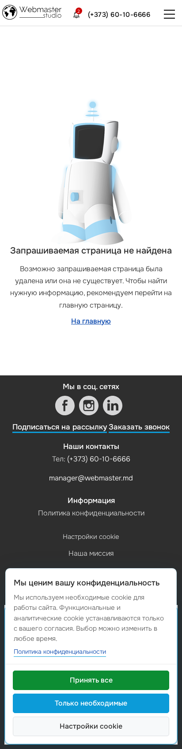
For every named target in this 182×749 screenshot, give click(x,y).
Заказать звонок (139, 427)
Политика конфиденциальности (91, 513)
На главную (91, 321)
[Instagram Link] (89, 405)
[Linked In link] (112, 405)
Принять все (91, 680)
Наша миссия (91, 553)
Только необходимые (91, 703)
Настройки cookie (91, 536)
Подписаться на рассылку (59, 427)
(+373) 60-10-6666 (119, 14)
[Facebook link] (65, 405)
